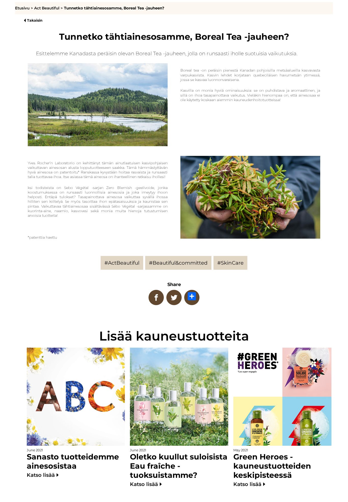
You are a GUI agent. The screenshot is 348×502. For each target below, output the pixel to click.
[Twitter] (174, 297)
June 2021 (73, 463)
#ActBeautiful (121, 263)
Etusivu (22, 8)
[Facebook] (156, 297)
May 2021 (272, 467)
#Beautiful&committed (178, 263)
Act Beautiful (46, 8)
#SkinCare (230, 263)
